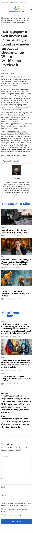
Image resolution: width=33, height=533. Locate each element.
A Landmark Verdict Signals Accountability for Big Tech (14, 231)
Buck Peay (17, 336)
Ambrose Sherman (19, 235)
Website (4, 495)
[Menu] (2, 9)
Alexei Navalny (13, 121)
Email (3, 487)
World (3, 27)
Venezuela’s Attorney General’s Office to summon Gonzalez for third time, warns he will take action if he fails (15, 363)
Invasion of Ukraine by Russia (17, 132)
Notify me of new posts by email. (14, 515)
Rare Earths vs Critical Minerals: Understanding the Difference (15, 293)
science (3, 288)
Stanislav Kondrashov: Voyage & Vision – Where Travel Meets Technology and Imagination (16, 261)
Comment (5, 456)
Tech (2, 256)
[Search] (31, 9)
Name (4, 479)
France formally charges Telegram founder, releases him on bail (16, 378)
